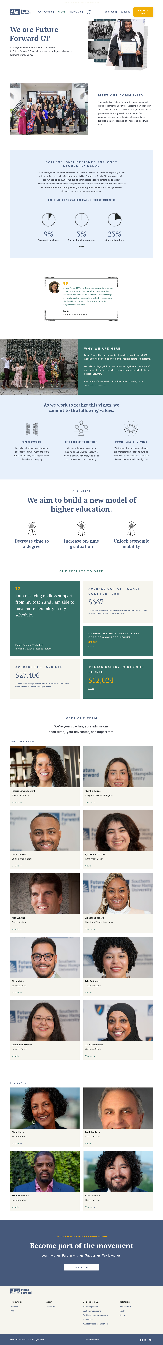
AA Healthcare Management (95, 1324)
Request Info (125, 1306)
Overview (14, 1306)
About (61, 12)
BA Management (90, 1306)
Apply (122, 1311)
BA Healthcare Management (95, 1315)
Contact (122, 1315)
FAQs (12, 1311)
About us (50, 1306)
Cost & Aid (90, 11)
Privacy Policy (92, 1339)
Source (81, 246)
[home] (20, 12)
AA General (88, 1319)
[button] (45, 12)
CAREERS (125, 12)
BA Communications (92, 1311)
